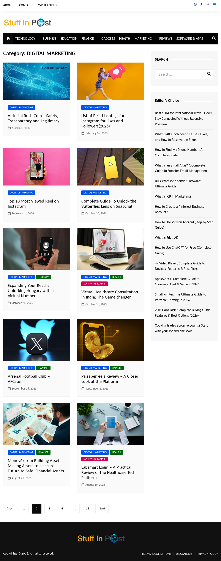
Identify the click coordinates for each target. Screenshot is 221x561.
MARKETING (143, 39)
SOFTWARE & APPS (189, 39)
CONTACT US (27, 5)
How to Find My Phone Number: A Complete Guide (178, 152)
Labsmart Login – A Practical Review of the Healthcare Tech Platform (108, 472)
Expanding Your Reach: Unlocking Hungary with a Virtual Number (31, 291)
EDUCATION (68, 39)
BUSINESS (49, 39)
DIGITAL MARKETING (21, 107)
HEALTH (124, 39)
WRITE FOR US (47, 5)
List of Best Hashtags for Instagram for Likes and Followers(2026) (103, 121)
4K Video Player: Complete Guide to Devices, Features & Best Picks (180, 266)
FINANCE (88, 39)
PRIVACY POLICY (207, 554)
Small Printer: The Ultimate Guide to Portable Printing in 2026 (180, 297)
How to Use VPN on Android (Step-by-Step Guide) (184, 225)
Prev (10, 508)
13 (87, 508)
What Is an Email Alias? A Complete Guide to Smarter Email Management (181, 168)
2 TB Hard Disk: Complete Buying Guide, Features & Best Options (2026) (183, 312)
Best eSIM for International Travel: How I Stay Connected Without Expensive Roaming (183, 119)
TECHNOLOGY (25, 39)
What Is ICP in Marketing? (173, 196)
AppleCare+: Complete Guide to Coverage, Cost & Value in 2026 (177, 281)
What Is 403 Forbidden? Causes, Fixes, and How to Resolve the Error (181, 137)
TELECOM (43, 277)
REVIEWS (165, 39)
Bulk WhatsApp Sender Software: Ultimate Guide (178, 184)
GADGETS (108, 39)
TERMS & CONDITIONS (156, 554)
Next (102, 508)
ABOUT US (10, 5)
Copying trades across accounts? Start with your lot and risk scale (181, 328)
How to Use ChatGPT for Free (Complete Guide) (183, 250)
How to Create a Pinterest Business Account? (179, 209)
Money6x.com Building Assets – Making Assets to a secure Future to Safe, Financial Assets (36, 466)
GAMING (43, 368)
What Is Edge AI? (166, 238)
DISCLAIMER (184, 554)
